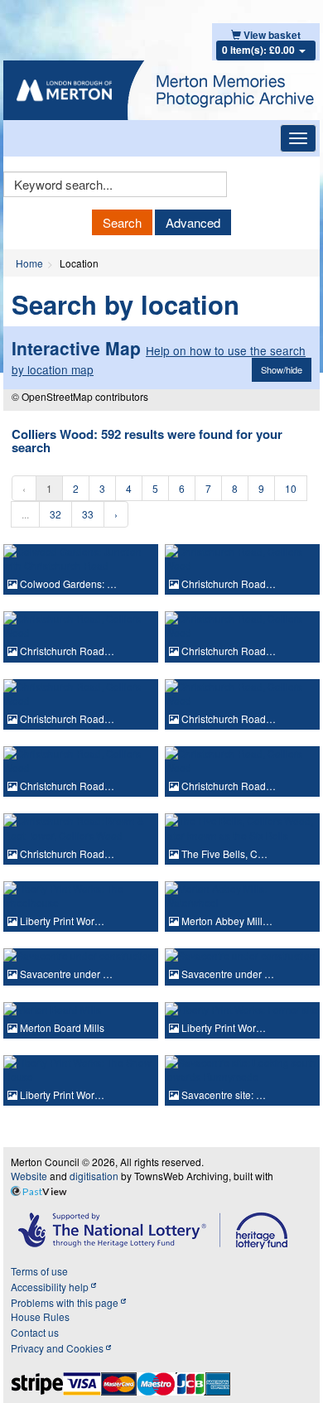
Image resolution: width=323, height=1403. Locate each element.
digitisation (94, 1176)
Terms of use (39, 1271)
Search (122, 222)
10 (290, 488)
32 (55, 514)
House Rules (40, 1316)
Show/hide (281, 369)
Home (29, 263)
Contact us (35, 1332)
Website (29, 1176)
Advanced (193, 222)
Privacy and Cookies (58, 1348)
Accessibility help (51, 1287)
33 (88, 514)
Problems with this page (66, 1302)
